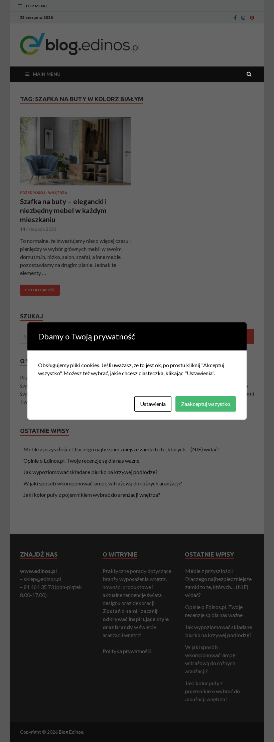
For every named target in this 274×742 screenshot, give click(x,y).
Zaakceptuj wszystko (205, 404)
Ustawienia (153, 404)
